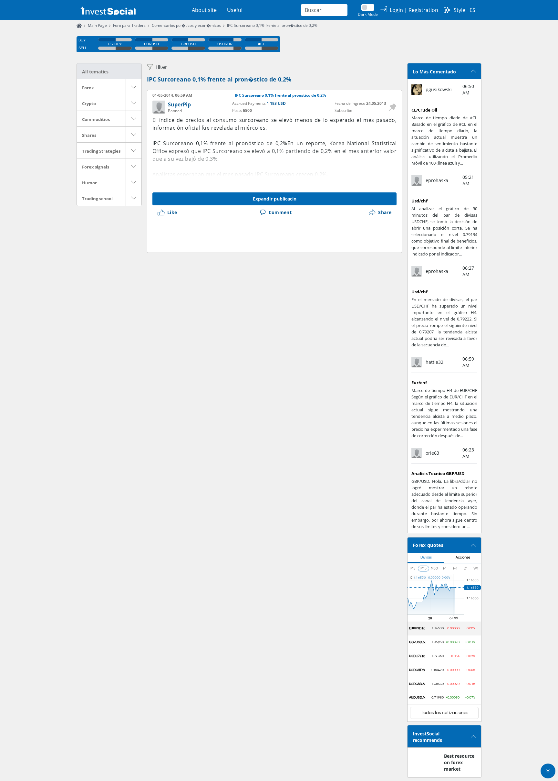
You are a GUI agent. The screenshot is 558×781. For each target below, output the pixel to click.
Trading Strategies (101, 151)
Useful (235, 10)
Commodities (96, 119)
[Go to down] (548, 771)
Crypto (89, 103)
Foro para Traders (129, 25)
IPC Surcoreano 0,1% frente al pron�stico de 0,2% (272, 25)
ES (472, 10)
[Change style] (447, 10)
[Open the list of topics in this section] (133, 87)
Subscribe (343, 110)
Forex (88, 88)
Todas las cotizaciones (444, 712)
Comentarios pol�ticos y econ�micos (186, 25)
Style (459, 10)
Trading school (97, 198)
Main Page (97, 25)
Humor (89, 183)
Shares (89, 135)
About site (204, 10)
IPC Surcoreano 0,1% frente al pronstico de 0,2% (280, 95)
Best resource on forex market (459, 762)
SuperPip (179, 104)
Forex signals (95, 167)
